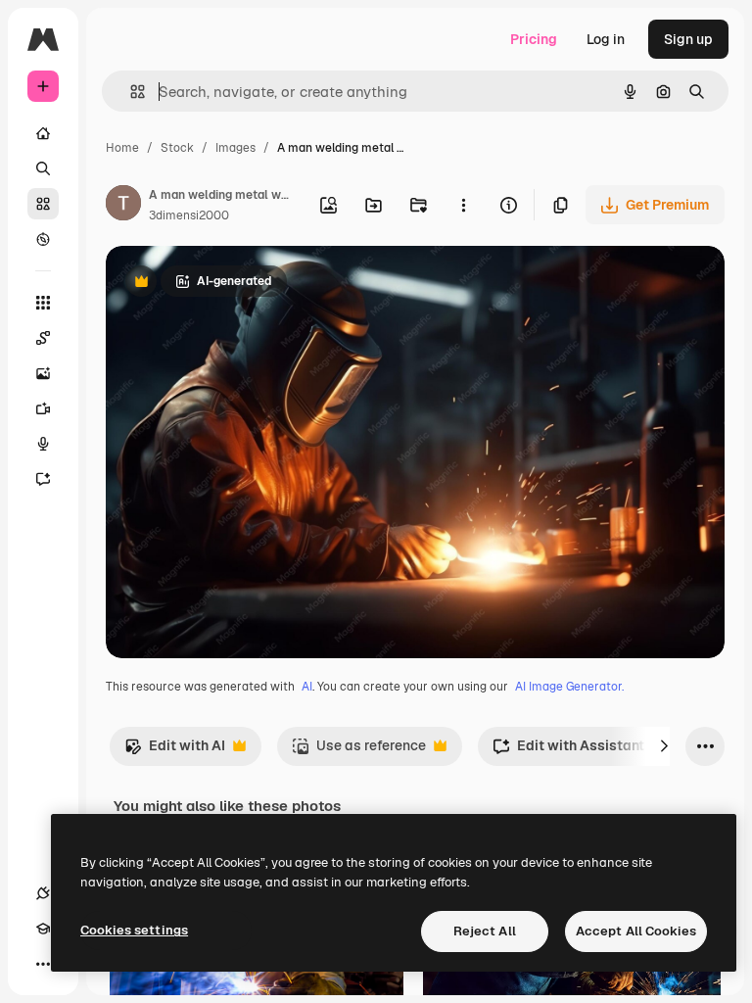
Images (235, 148)
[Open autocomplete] (130, 91)
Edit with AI (174, 751)
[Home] (43, 133)
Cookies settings (134, 930)
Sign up (688, 39)
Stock (177, 148)
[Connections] (43, 893)
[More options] (463, 204)
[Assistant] (43, 479)
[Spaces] (43, 338)
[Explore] (43, 239)
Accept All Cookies (636, 931)
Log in (606, 39)
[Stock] (43, 203)
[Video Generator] (43, 408)
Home (122, 148)
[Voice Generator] (43, 443)
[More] (43, 963)
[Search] (43, 168)
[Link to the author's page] (123, 205)
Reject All (484, 931)
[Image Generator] (43, 373)
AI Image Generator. (569, 686)
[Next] (664, 746)
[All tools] (43, 302)
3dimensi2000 (189, 215)
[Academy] (43, 928)
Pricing (533, 39)
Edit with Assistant (568, 751)
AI (307, 686)
